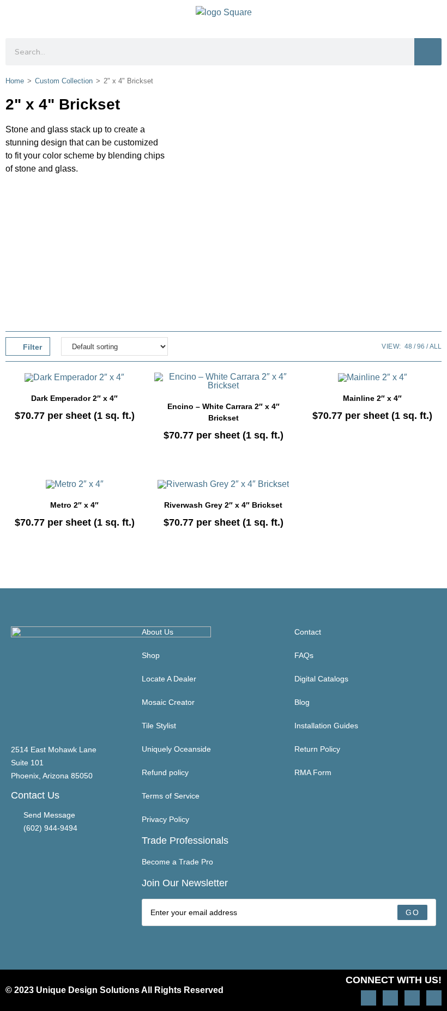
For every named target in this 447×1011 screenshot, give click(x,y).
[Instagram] (368, 998)
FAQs (303, 655)
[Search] (428, 51)
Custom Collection (64, 81)
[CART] (431, 16)
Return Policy (317, 749)
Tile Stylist (159, 725)
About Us (157, 632)
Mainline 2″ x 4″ (372, 398)
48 (408, 346)
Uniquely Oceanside (176, 749)
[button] (14, 17)
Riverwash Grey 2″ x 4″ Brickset (223, 505)
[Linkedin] (434, 998)
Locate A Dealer (169, 678)
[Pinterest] (390, 998)
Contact (307, 632)
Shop (151, 655)
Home (14, 81)
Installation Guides (326, 725)
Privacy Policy (165, 819)
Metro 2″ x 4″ (74, 505)
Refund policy (165, 772)
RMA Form (312, 772)
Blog (302, 702)
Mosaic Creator (168, 702)
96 (421, 346)
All (436, 346)
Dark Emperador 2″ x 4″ (74, 398)
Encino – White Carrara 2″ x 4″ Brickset (223, 412)
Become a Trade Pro (177, 861)
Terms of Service (171, 795)
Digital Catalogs (321, 678)
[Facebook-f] (412, 998)
